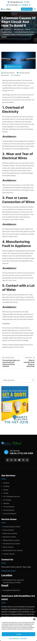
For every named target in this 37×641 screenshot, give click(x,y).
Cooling (5, 493)
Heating (5, 490)
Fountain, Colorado (9, 554)
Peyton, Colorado (8, 530)
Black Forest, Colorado (10, 533)
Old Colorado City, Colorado (11, 544)
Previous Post (9, 357)
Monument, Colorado (9, 537)
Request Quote (27, 9)
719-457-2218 (18, 347)
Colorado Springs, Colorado (11, 527)
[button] (34, 619)
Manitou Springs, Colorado (11, 540)
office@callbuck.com (16, 2)
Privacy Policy (23, 638)
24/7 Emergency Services (11, 496)
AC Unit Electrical (8, 510)
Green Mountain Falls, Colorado (12, 550)
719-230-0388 (12, 5)
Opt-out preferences (14, 638)
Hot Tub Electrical (8, 507)
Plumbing (6, 486)
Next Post (28, 357)
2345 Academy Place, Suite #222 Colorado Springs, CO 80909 (13, 581)
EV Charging (7, 500)
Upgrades (6, 503)
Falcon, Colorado (8, 547)
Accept (18, 634)
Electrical (6, 483)
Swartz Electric (10, 73)
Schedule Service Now (8, 571)
